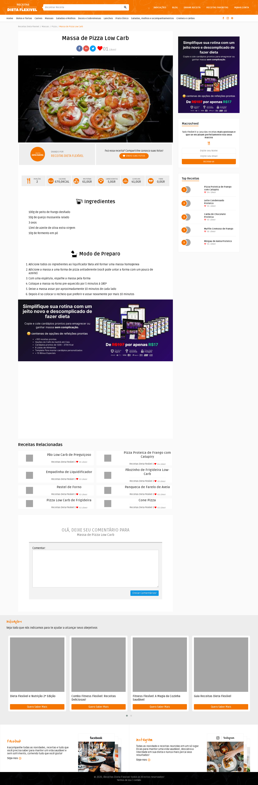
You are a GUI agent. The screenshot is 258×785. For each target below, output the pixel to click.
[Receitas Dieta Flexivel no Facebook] (224, 18)
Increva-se (208, 161)
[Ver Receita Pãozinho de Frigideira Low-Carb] (107, 475)
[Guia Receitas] (208, 74)
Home (9, 18)
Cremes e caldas (185, 18)
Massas (49, 18)
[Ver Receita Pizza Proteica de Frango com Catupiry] (107, 458)
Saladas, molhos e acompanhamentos (152, 18)
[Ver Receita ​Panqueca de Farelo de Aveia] (107, 490)
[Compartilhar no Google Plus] (86, 48)
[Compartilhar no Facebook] (79, 48)
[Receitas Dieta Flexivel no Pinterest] (233, 18)
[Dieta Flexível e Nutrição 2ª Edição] (37, 664)
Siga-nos (12, 758)
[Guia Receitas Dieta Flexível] (221, 664)
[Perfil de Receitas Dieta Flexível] (40, 154)
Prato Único (121, 18)
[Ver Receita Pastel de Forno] (29, 490)
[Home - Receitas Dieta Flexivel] (24, 7)
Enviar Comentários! (145, 593)
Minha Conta (241, 7)
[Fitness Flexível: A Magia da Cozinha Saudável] (160, 664)
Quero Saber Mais (37, 706)
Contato (137, 780)
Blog (175, 7)
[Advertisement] (95, 400)
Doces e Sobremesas (89, 18)
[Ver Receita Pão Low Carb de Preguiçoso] (29, 458)
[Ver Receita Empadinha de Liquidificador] (29, 475)
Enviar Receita (192, 7)
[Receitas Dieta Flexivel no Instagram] (228, 18)
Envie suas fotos (135, 155)
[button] (127, 715)
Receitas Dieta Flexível (67, 156)
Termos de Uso (124, 780)
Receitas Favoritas (217, 7)
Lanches (108, 18)
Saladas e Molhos (65, 18)
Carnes (38, 18)
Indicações (160, 7)
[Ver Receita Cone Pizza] (107, 503)
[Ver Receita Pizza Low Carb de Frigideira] (29, 503)
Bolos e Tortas (24, 18)
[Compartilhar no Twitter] (93, 48)
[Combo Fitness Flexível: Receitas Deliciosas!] (98, 664)
